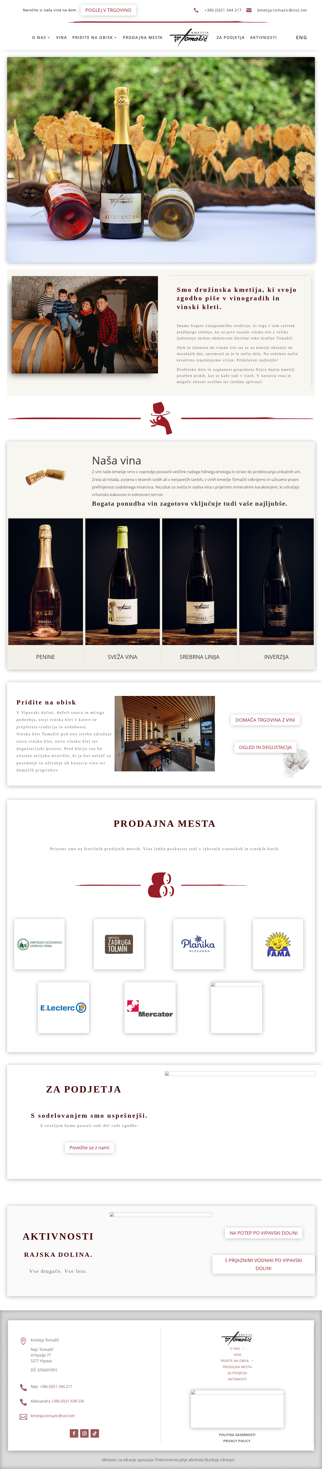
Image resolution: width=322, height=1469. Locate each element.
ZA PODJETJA (231, 37)
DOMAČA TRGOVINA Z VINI (265, 720)
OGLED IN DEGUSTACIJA (265, 747)
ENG (301, 37)
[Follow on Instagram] (84, 1433)
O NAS (39, 37)
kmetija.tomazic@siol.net (282, 10)
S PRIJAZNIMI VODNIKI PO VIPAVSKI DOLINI (263, 1264)
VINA (61, 37)
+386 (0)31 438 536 (67, 1401)
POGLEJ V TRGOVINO (108, 10)
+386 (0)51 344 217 (223, 10)
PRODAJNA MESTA (143, 37)
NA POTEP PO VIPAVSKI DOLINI (264, 1233)
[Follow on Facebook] (74, 1433)
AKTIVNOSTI (263, 37)
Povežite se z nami (89, 1147)
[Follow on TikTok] (95, 1433)
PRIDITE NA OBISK (92, 37)
